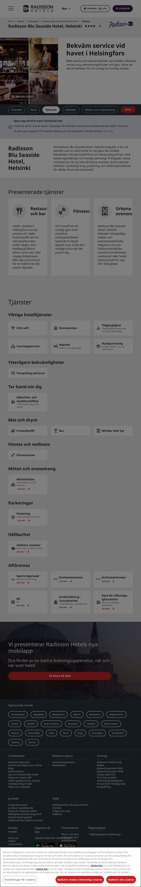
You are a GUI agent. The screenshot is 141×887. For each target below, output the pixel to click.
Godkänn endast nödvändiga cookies (79, 879)
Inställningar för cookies (20, 879)
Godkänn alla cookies (121, 879)
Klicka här (97, 865)
